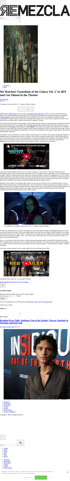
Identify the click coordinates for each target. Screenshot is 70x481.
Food (5, 455)
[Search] (19, 18)
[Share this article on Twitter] (11, 110)
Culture (6, 448)
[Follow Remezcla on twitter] (6, 23)
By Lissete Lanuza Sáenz (7, 327)
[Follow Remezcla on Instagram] (11, 23)
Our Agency (7, 405)
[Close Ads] (3, 285)
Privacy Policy (33, 302)
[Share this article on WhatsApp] (2, 110)
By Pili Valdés (4, 99)
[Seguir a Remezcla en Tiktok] (20, 23)
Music (5, 450)
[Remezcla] (35, 15)
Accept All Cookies (41, 477)
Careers (6, 408)
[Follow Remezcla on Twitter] (6, 315)
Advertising (7, 403)
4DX (1, 282)
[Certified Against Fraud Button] (6, 422)
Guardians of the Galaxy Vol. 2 (36, 113)
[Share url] (31, 109)
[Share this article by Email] (15, 110)
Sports (5, 451)
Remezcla (6, 85)
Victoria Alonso (4, 117)
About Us (6, 402)
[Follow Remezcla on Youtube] (15, 315)
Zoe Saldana (24, 282)
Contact (6, 407)
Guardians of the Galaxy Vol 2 (12, 282)
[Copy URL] (23, 109)
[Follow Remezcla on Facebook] (2, 23)
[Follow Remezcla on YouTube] (15, 23)
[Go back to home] (35, 434)
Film (5, 87)
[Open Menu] (3, 2)
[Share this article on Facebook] (6, 110)
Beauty (6, 456)
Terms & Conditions (9, 411)
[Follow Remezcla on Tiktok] (20, 315)
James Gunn (12, 113)
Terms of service (47, 302)
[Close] (67, 472)
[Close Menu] (3, 437)
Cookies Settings (28, 477)
